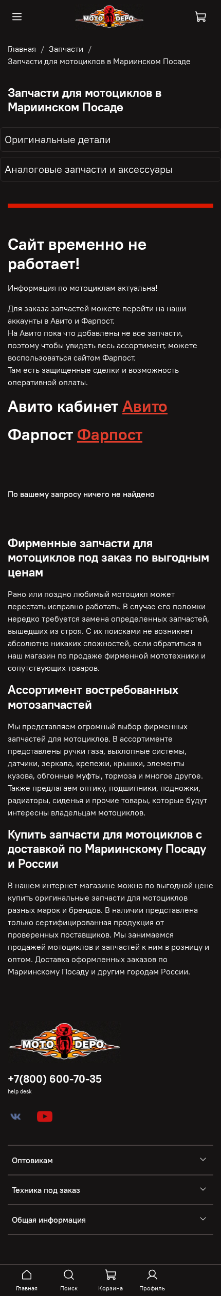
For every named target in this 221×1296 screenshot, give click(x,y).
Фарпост (109, 434)
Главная (22, 49)
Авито (145, 405)
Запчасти (66, 49)
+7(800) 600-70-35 (55, 1079)
